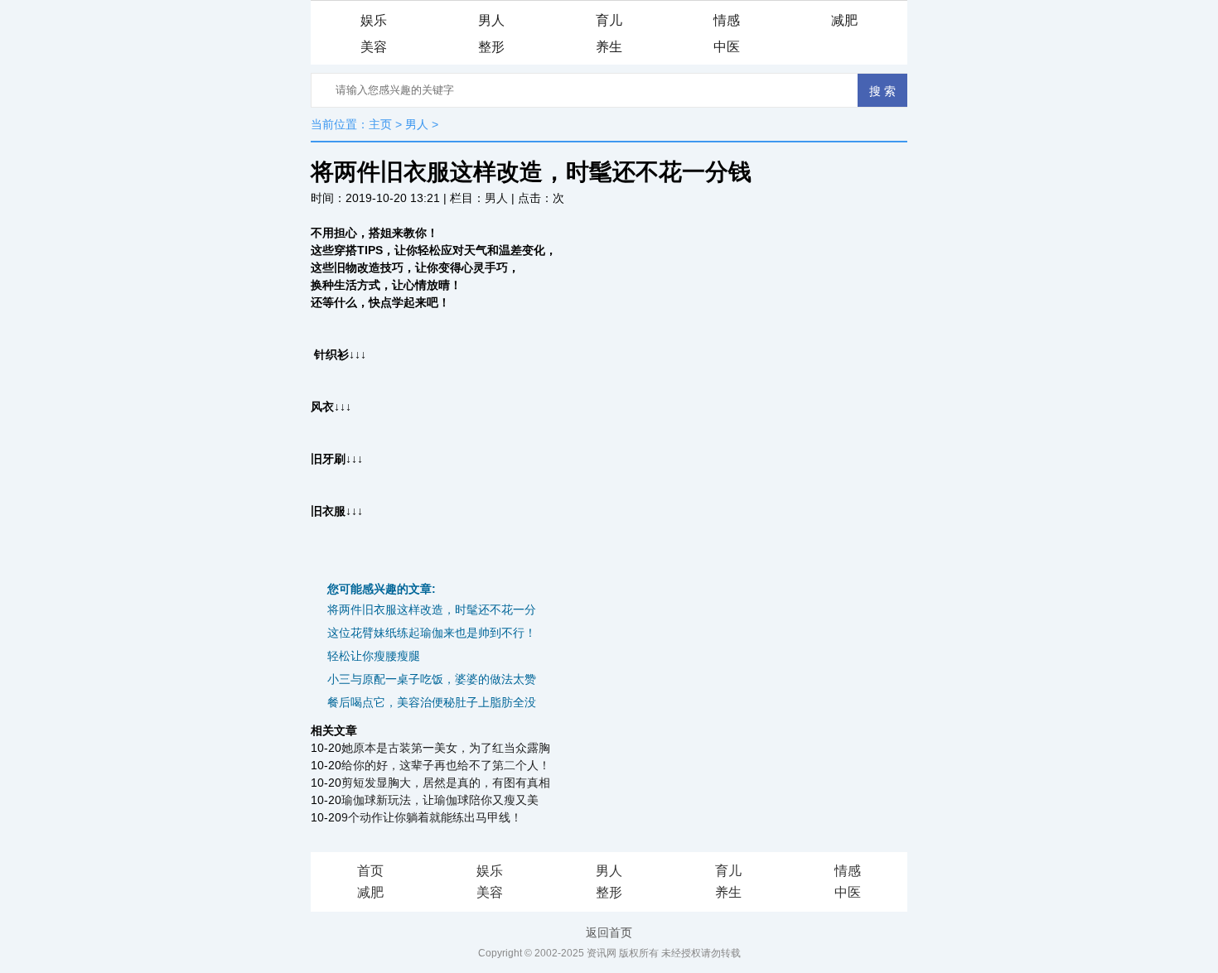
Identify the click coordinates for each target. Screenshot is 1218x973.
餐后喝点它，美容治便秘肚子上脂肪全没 (431, 702)
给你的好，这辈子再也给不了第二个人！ (445, 765)
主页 (380, 124)
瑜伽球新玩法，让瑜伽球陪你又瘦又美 (440, 800)
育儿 (609, 20)
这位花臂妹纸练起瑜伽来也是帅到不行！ (431, 632)
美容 (373, 47)
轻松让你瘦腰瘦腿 (373, 655)
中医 (726, 47)
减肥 (844, 20)
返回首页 (609, 932)
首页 (370, 871)
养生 (609, 47)
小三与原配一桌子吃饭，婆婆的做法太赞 (431, 679)
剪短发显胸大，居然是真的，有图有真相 (445, 782)
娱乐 (373, 20)
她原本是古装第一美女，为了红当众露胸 (445, 747)
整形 (491, 47)
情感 (726, 20)
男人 (491, 20)
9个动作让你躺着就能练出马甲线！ (431, 817)
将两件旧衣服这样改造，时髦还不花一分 (431, 609)
